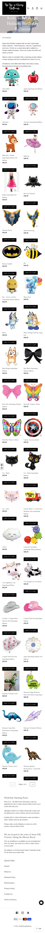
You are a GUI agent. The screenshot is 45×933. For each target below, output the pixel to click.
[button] (41, 902)
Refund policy (9, 883)
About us (7, 872)
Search (7, 866)
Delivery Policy (9, 877)
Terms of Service (10, 900)
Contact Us (8, 894)
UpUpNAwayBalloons (25, 926)
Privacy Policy (9, 888)
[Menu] (41, 8)
